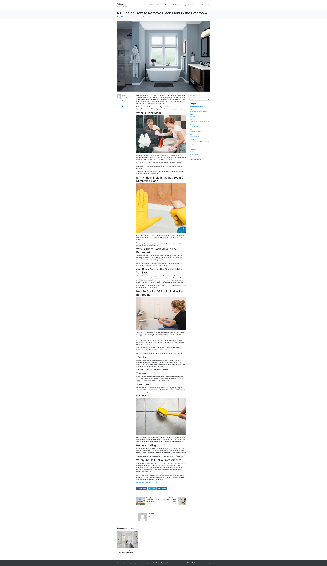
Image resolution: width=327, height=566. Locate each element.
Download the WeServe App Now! (147, 482)
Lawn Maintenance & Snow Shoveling (199, 141)
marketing (125, 102)
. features (151, 5)
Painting (191, 144)
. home (145, 5)
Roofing (191, 151)
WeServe (120, 4)
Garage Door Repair (194, 126)
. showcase (159, 5)
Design (191, 114)
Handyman (192, 129)
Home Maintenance (194, 136)
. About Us (167, 5)
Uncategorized (193, 154)
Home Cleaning (193, 134)
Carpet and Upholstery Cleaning (198, 111)
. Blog (184, 5)
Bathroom (125, 107)
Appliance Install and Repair (197, 106)
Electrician (192, 119)
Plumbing (192, 146)
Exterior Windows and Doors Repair (199, 121)
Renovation (192, 149)
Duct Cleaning (193, 116)
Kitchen (191, 139)
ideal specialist (166, 475)
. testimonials (177, 5)
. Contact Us (191, 5)
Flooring (191, 124)
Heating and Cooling (195, 131)
